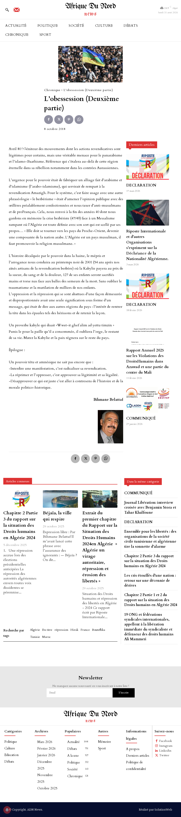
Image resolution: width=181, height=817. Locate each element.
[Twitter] (58, 119)
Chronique (52, 90)
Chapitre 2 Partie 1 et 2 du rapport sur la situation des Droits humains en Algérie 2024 (150, 600)
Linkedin (165, 751)
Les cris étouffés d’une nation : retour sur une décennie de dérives (150, 580)
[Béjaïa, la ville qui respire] (60, 499)
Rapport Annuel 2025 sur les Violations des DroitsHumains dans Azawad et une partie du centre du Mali (147, 361)
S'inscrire (124, 692)
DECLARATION (141, 185)
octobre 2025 (47, 788)
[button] (7, 10)
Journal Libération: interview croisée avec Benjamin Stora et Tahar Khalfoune (150, 507)
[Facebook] (48, 119)
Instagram (165, 746)
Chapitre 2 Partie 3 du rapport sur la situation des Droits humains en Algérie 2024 (20, 525)
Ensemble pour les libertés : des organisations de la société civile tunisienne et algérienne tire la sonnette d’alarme (150, 539)
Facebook (165, 741)
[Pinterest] (68, 119)
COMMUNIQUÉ (141, 418)
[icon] (16, 11)
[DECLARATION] (147, 167)
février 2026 (46, 748)
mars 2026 (44, 742)
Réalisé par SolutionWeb (155, 809)
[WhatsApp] (79, 119)
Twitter (164, 755)
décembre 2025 (44, 765)
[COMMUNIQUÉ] (147, 399)
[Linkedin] (157, 751)
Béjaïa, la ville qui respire (57, 516)
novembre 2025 (45, 778)
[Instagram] (157, 746)
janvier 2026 (46, 755)
